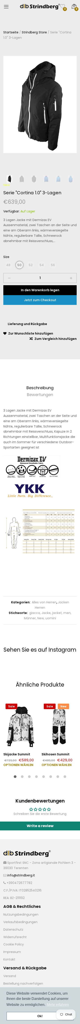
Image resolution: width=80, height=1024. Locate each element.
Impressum (12, 952)
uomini (50, 618)
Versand (9, 976)
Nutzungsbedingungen (20, 914)
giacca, (34, 613)
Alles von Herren (44, 602)
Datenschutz (13, 929)
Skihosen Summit (56, 754)
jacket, (56, 613)
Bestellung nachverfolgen (23, 983)
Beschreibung (40, 388)
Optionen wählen (18, 765)
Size (6, 257)
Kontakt (9, 959)
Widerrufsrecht (15, 937)
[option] (40, 104)
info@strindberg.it (21, 875)
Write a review (40, 825)
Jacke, (46, 613)
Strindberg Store (34, 32)
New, (40, 618)
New (6, 185)
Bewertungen (40, 394)
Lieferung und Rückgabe (27, 324)
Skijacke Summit (16, 754)
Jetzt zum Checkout (40, 300)
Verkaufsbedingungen (20, 922)
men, (66, 613)
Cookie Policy (13, 944)
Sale (11, 706)
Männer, (30, 618)
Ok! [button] (40, 1016)
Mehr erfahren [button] (58, 1005)
